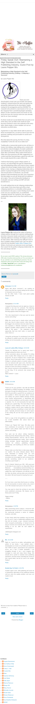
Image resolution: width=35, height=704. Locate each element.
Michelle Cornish (8, 690)
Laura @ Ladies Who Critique (14, 348)
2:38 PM (15, 506)
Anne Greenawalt (9, 666)
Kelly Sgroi (7, 680)
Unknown (8, 286)
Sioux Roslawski (8, 697)
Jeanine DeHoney (9, 676)
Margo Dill (7, 685)
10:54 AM (12, 381)
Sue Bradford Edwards (10, 700)
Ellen (5, 673)
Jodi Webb (7, 678)
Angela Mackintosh (9, 661)
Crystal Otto (7, 671)
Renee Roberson (9, 695)
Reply (6, 298)
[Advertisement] (17, 20)
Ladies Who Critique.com (23, 243)
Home (17, 613)
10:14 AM (16, 303)
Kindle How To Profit (11, 568)
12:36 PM (21, 568)
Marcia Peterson (8, 683)
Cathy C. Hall (7, 668)
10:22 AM (10, 540)
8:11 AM (14, 286)
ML (6, 540)
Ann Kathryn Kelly (9, 663)
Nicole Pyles (7, 692)
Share (4, 276)
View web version (17, 616)
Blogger (21, 620)
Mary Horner (7, 688)
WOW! (7, 381)
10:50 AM (26, 348)
